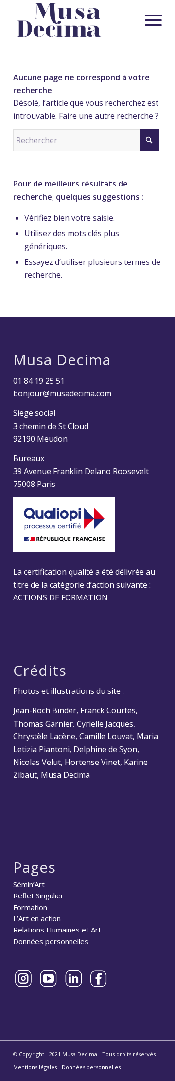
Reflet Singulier (38, 895)
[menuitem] (148, 19)
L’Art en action (37, 918)
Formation (30, 907)
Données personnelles (50, 941)
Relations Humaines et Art (57, 929)
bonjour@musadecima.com (62, 393)
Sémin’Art (29, 884)
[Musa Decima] (72, 19)
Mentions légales (35, 1067)
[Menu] (148, 19)
